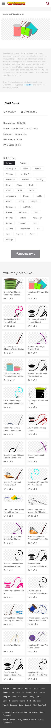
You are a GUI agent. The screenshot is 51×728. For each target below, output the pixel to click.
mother (38, 697)
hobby (21, 201)
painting (23, 163)
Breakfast (13, 705)
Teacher (22, 701)
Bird (22, 693)
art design (37, 218)
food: (5, 705)
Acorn (13, 689)
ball (38, 229)
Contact (32, 720)
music (19, 185)
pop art (9, 218)
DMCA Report (12, 103)
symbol (19, 234)
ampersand (11, 196)
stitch (20, 190)
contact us (28, 85)
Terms (12, 720)
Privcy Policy (22, 720)
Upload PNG (8, 722)
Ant (13, 693)
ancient (9, 229)
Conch (42, 689)
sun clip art (11, 168)
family (31, 697)
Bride (25, 697)
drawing (39, 179)
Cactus (35, 689)
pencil (8, 201)
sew (8, 185)
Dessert (28, 705)
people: (6, 697)
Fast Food (42, 705)
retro (32, 190)
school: (6, 701)
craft (31, 185)
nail (34, 223)
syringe (9, 240)
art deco (23, 212)
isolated (25, 179)
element (22, 223)
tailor (36, 212)
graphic (34, 201)
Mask (14, 697)
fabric (32, 234)
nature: (6, 688)
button (9, 223)
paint (25, 168)
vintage (9, 174)
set (7, 234)
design (26, 196)
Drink (34, 705)
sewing (9, 163)
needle (38, 168)
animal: (6, 692)
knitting (23, 218)
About (5, 720)
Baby (19, 697)
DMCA (41, 720)
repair (9, 212)
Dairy (21, 705)
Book (29, 701)
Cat (35, 693)
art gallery (27, 207)
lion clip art (25, 174)
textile (39, 196)
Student (15, 701)
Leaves (28, 689)
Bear (18, 693)
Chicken (42, 693)
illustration (10, 179)
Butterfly (29, 693)
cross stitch (25, 229)
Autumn (20, 689)
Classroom (37, 701)
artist (8, 190)
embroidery (11, 207)
